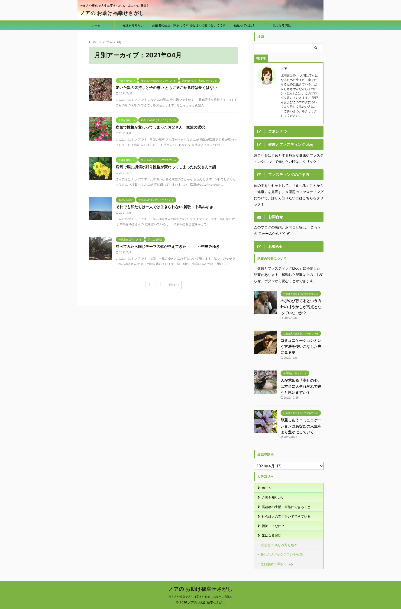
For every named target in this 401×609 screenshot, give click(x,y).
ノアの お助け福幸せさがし (112, 13)
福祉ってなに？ (244, 25)
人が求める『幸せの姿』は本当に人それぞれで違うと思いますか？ (301, 386)
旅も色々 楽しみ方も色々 (279, 545)
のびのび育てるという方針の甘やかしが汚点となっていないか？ (301, 306)
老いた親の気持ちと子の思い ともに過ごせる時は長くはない (166, 87)
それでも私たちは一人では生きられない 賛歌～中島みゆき (164, 206)
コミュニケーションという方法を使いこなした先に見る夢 (301, 346)
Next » (174, 285)
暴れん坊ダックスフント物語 (282, 554)
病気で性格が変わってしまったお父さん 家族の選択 (160, 127)
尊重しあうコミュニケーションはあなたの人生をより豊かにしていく (301, 426)
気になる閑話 (282, 25)
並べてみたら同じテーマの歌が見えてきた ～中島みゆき (168, 246)
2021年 (108, 42)
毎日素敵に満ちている (277, 564)
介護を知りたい (133, 25)
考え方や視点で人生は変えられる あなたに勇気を (200, 596)
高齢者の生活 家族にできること (170, 26)
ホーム (95, 25)
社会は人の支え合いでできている (207, 26)
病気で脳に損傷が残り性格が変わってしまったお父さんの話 (166, 166)
